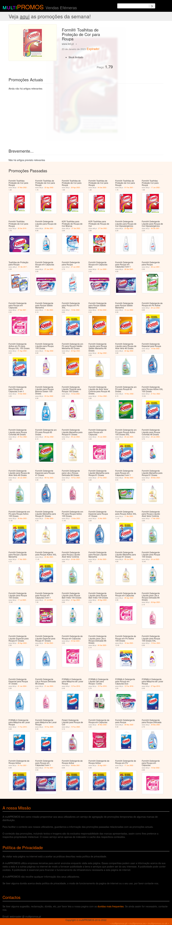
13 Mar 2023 (49, 518)
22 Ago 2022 (49, 187)
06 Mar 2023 (128, 478)
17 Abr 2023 (128, 516)
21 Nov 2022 (155, 394)
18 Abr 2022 (75, 310)
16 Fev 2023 (75, 478)
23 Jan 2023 (128, 437)
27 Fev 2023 (102, 478)
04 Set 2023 (102, 187)
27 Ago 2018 (155, 686)
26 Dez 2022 (49, 437)
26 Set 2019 (22, 228)
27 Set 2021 (22, 310)
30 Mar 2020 (102, 725)
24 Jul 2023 (155, 559)
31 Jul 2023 (49, 600)
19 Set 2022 (155, 348)
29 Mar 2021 (49, 228)
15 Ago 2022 (49, 351)
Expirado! (93, 48)
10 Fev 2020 (49, 727)
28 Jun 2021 (155, 267)
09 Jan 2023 (75, 437)
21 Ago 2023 (75, 600)
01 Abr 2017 (22, 267)
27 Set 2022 (76, 228)
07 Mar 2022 (22, 187)
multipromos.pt (119, 923)
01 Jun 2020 (102, 269)
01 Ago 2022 (22, 351)
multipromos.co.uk (157, 923)
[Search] (151, 5)
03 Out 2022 (49, 396)
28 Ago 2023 (75, 187)
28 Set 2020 (128, 269)
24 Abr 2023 (49, 557)
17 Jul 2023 (22, 600)
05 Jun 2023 (128, 559)
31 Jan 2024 (22, 686)
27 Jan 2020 (49, 269)
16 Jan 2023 (102, 437)
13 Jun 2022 (128, 310)
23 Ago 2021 (128, 228)
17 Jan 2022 (155, 187)
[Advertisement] (139, 45)
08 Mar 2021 (75, 765)
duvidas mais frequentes (111, 906)
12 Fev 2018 (75, 686)
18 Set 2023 (128, 643)
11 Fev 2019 (22, 727)
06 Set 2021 (155, 228)
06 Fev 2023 (49, 478)
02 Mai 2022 (102, 310)
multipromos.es (137, 923)
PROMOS (30, 6)
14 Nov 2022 (102, 396)
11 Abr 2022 (49, 310)
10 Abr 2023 (102, 518)
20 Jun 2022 (155, 308)
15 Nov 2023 (155, 643)
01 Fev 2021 (128, 187)
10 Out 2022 (75, 394)
